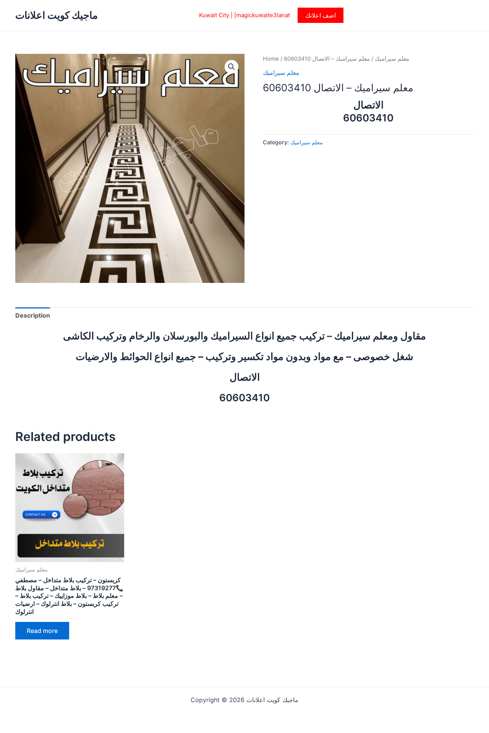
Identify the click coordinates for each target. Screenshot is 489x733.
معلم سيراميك (392, 58)
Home (271, 58)
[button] (320, 15)
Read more (42, 631)
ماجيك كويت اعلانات (56, 15)
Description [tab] (32, 315)
